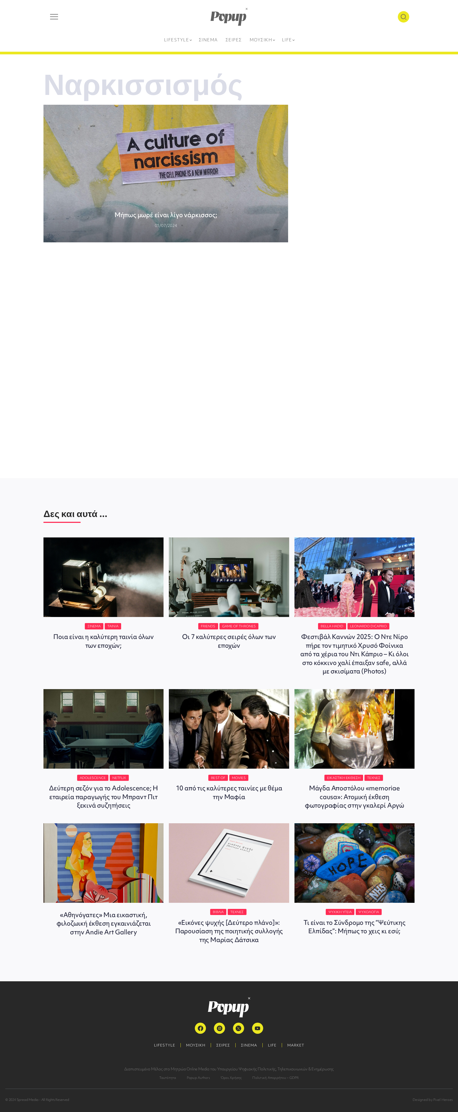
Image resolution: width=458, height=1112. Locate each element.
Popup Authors (198, 1077)
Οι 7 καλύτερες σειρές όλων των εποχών (229, 641)
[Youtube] (257, 1028)
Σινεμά (94, 626)
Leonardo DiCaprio (368, 626)
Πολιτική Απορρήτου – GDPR (275, 1077)
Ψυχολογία (368, 912)
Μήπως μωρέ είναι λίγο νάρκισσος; (165, 215)
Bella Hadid (332, 626)
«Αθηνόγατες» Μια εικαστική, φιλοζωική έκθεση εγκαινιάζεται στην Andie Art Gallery (103, 923)
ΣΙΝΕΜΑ (249, 1045)
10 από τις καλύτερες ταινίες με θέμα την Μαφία (229, 792)
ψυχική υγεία (340, 912)
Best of (218, 778)
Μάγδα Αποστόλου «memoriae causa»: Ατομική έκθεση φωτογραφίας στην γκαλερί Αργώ (354, 797)
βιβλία (218, 912)
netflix (119, 778)
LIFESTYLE (164, 1045)
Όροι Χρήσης (231, 1077)
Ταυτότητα (167, 1077)
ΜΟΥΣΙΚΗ (195, 1045)
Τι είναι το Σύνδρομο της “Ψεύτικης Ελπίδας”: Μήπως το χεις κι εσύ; (354, 926)
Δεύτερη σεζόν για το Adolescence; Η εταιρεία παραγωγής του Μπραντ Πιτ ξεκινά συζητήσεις (103, 797)
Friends (208, 626)
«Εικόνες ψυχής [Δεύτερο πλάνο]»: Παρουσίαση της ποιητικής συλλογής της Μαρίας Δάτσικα (229, 931)
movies (239, 778)
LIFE (272, 1045)
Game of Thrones (239, 626)
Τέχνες (374, 778)
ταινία (112, 626)
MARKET (295, 1045)
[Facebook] (200, 1028)
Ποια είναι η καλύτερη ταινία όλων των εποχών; (103, 641)
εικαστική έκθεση (343, 778)
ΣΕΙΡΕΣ (223, 1045)
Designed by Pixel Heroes (433, 1099)
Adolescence (93, 778)
